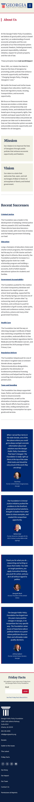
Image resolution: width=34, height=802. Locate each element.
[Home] (13, 5)
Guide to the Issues (8, 746)
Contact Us (5, 787)
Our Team (4, 781)
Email (7, 687)
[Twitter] (7, 764)
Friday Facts (5, 757)
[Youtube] (16, 764)
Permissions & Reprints (9, 792)
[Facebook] (3, 764)
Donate (3, 740)
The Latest (5, 751)
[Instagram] (11, 764)
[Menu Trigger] (29, 5)
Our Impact (5, 775)
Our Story (4, 770)
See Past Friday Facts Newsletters (17, 697)
